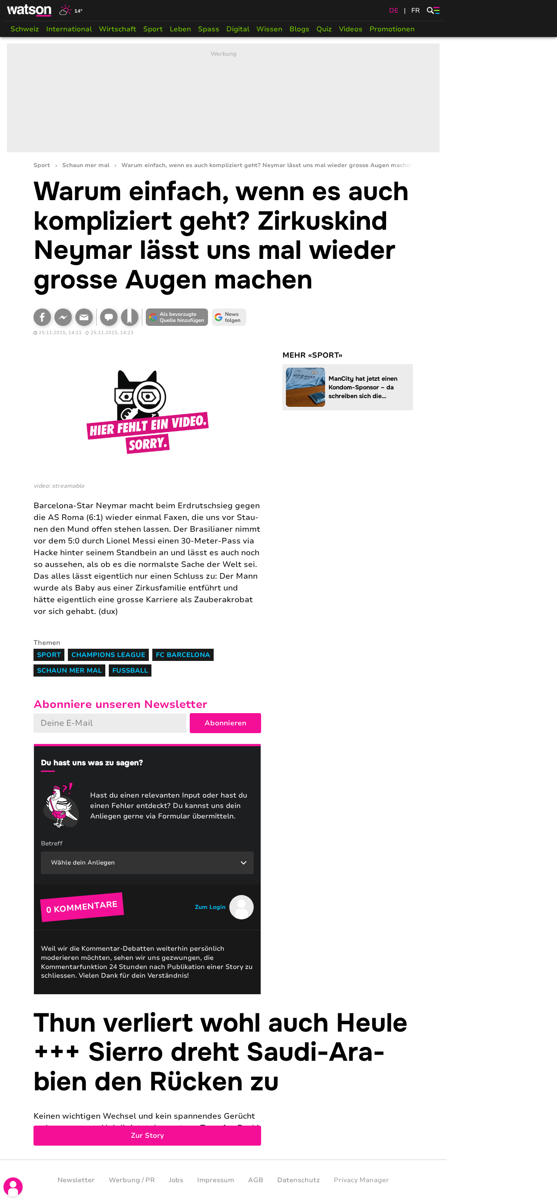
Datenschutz (298, 1180)
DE (394, 10)
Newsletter (76, 1180)
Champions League (108, 654)
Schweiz (24, 29)
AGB (255, 1180)
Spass (208, 29)
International (69, 29)
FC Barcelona (183, 654)
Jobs (176, 1180)
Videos (350, 29)
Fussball (130, 670)
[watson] (29, 10)
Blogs (299, 29)
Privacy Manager (361, 1180)
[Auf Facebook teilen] (42, 317)
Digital (237, 29)
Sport (153, 29)
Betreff (52, 843)
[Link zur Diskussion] (108, 317)
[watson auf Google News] (229, 317)
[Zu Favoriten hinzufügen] (129, 317)
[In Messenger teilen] (63, 317)
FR (415, 10)
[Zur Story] (223, 1077)
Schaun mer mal (85, 165)
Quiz (324, 29)
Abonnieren (225, 723)
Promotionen (392, 29)
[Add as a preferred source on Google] (177, 317)
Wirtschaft (117, 29)
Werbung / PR (132, 1180)
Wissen (269, 29)
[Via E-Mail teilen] (84, 317)
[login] (13, 1187)
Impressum (215, 1180)
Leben (180, 29)
